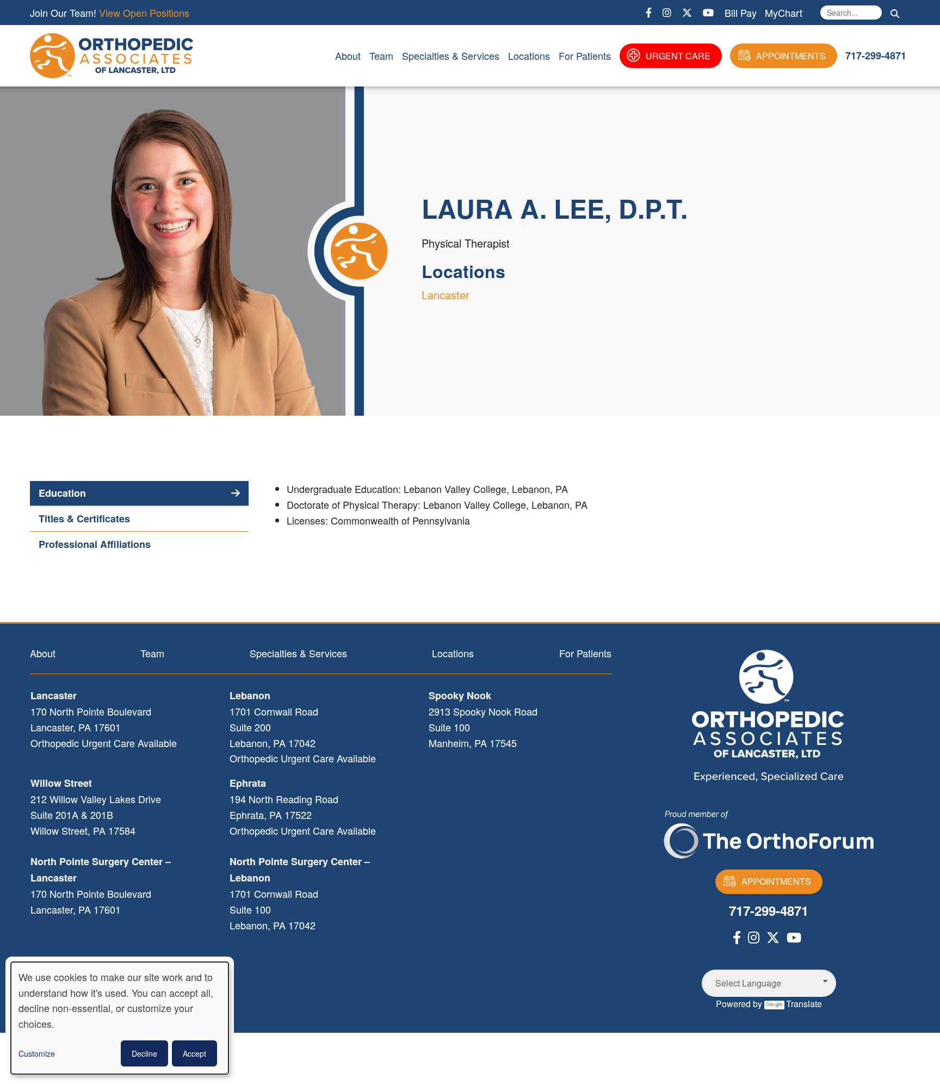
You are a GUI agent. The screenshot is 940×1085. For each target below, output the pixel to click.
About (348, 55)
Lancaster (445, 295)
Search (894, 13)
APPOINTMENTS (791, 56)
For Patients (585, 55)
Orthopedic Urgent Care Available (103, 743)
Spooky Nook (460, 695)
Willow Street (61, 783)
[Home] (113, 55)
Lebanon (250, 695)
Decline (144, 1053)
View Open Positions (144, 12)
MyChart (783, 12)
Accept (194, 1053)
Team (381, 55)
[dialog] (119, 1018)
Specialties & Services (450, 55)
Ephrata (248, 783)
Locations (529, 55)
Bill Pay (741, 12)
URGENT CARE (678, 56)
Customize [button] (36, 1053)
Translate (804, 1003)
